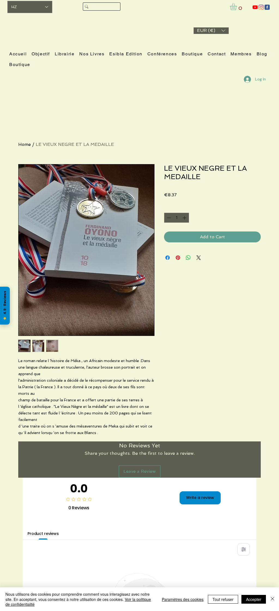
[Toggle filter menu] (243, 549)
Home (24, 144)
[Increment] (184, 217)
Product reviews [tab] (43, 533)
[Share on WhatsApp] (188, 257)
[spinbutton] (176, 217)
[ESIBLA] (255, 7)
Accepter (253, 599)
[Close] (272, 599)
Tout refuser (223, 599)
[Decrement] (168, 217)
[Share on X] (198, 257)
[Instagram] (261, 7)
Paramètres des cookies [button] (183, 599)
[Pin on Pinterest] (178, 257)
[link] (237, 6)
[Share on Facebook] (167, 257)
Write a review (200, 497)
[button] (211, 30)
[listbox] (211, 30)
